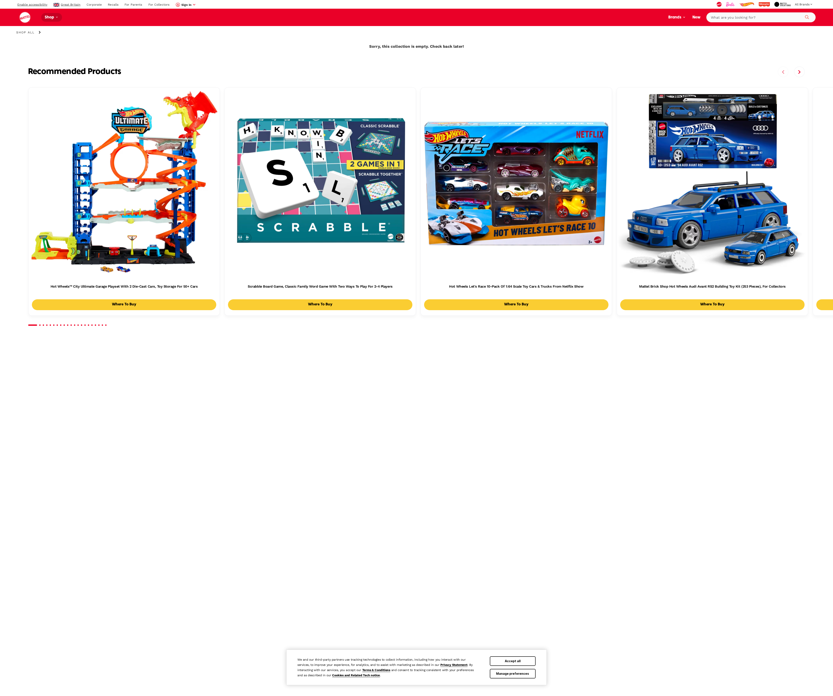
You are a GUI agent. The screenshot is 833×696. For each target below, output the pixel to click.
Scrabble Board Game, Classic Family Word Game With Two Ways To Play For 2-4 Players (320, 286)
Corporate (94, 4)
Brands (675, 17)
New (696, 17)
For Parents (133, 4)
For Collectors (159, 4)
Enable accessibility (32, 4)
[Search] (806, 16)
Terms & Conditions (376, 670)
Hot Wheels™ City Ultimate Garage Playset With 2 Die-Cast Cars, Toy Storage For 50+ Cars (124, 286)
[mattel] (719, 4)
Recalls (113, 4)
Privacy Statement (453, 665)
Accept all (513, 661)
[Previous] (783, 71)
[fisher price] (764, 4)
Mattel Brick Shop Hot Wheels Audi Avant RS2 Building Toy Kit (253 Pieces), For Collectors (712, 286)
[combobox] (761, 17)
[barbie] (730, 4)
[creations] (782, 4)
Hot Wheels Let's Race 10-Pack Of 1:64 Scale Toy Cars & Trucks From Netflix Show (516, 286)
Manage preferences (512, 673)
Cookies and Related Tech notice (356, 675)
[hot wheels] (747, 4)
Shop (50, 17)
